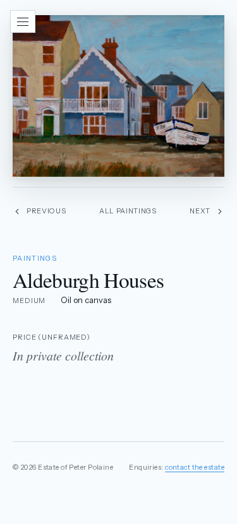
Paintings (35, 258)
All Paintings (128, 210)
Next (200, 210)
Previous (46, 210)
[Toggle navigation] (22, 21)
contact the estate (194, 467)
